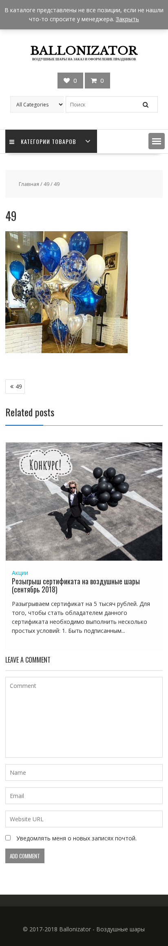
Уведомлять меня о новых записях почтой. (76, 838)
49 (46, 184)
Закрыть (127, 19)
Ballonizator (83, 51)
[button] (156, 141)
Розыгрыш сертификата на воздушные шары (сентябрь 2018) (76, 585)
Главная (29, 184)
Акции (20, 573)
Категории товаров (48, 141)
